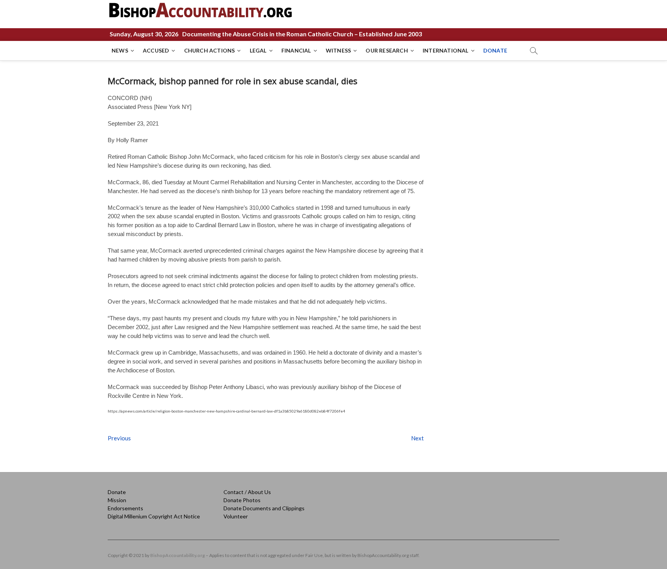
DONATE (495, 50)
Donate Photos (242, 500)
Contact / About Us (247, 492)
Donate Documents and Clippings (264, 508)
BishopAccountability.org (177, 555)
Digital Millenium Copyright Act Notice (154, 516)
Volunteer (235, 516)
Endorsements (125, 508)
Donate (117, 492)
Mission (117, 500)
